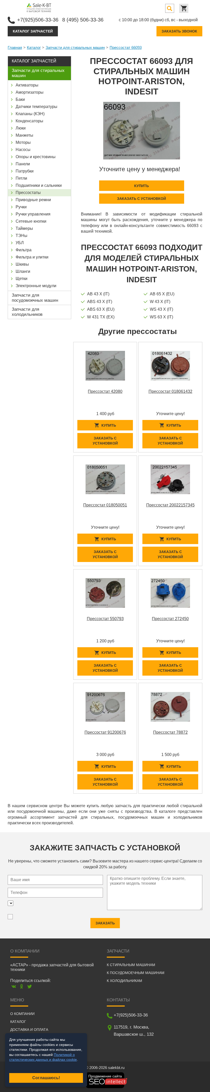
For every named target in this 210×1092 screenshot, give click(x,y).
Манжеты (24, 135)
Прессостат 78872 (170, 732)
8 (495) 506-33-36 (82, 20)
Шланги (23, 271)
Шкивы (22, 264)
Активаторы (27, 85)
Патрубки (25, 171)
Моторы (23, 142)
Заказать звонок (179, 31)
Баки (20, 99)
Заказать (105, 923)
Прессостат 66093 (126, 47)
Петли (21, 178)
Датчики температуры (36, 106)
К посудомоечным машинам (135, 973)
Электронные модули (36, 286)
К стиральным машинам (131, 965)
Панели (23, 164)
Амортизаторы (30, 92)
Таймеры (24, 228)
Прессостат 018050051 (105, 505)
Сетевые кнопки (31, 221)
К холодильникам (124, 981)
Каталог (34, 47)
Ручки (21, 207)
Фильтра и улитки (32, 257)
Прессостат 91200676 (105, 732)
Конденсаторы (29, 121)
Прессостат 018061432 (170, 391)
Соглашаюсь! (46, 1078)
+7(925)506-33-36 (37, 20)
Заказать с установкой (141, 199)
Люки (21, 128)
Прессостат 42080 (105, 391)
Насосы (23, 149)
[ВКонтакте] (13, 986)
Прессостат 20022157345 (170, 505)
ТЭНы (21, 235)
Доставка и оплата (29, 1030)
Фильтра (24, 250)
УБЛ (20, 243)
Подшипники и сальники (39, 185)
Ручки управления (33, 214)
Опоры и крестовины (36, 157)
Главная (15, 47)
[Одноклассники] (21, 986)
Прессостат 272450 (170, 619)
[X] (29, 986)
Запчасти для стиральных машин (75, 47)
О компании (22, 1014)
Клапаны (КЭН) (30, 114)
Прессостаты (28, 192)
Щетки (21, 278)
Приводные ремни (33, 200)
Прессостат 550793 (105, 619)
